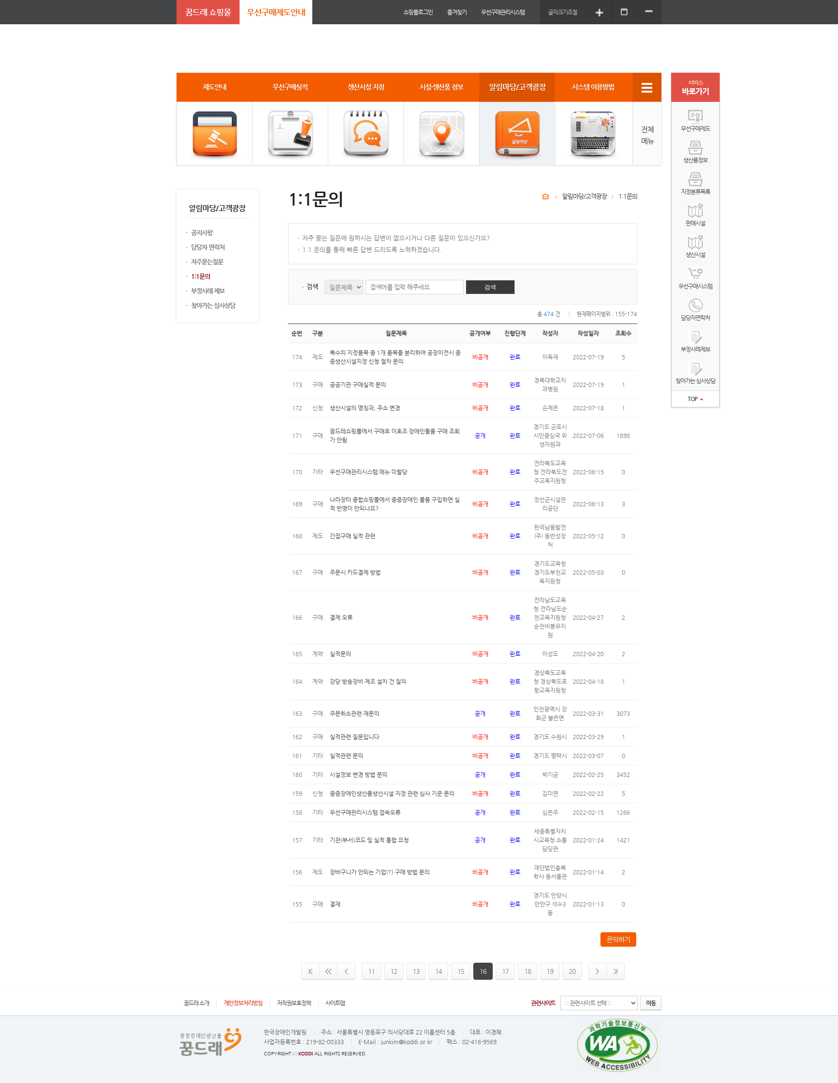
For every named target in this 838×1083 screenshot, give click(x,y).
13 (416, 971)
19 (550, 971)
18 (527, 971)
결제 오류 (341, 617)
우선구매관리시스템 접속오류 (365, 812)
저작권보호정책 (294, 1003)
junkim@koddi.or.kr (406, 1041)
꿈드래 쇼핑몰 (208, 12)
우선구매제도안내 (276, 12)
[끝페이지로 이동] (616, 971)
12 (393, 971)
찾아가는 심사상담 (213, 305)
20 (572, 971)
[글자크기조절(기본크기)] (624, 12)
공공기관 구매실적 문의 (358, 384)
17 (505, 971)
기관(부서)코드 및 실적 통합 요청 (369, 840)
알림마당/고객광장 (584, 196)
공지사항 (201, 232)
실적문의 (340, 653)
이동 (651, 1003)
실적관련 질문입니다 (354, 736)
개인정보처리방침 (243, 1003)
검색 (490, 287)
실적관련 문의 (346, 755)
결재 (335, 904)
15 (460, 971)
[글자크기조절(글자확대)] (599, 12)
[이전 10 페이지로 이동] (328, 971)
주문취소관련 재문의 (354, 713)
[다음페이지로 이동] (597, 971)
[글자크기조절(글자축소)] (649, 12)
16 (483, 971)
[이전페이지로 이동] (346, 971)
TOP (692, 398)
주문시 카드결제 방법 (355, 572)
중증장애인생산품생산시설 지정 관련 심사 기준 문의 (392, 793)
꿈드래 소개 (196, 1003)
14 (438, 971)
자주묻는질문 (207, 261)
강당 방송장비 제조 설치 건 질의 (368, 681)
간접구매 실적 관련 (352, 536)
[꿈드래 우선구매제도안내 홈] (545, 196)
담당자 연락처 (208, 247)
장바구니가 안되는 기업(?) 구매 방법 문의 (380, 872)
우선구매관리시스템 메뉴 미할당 (368, 472)
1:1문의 (200, 276)
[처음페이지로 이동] (310, 971)
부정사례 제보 (208, 290)
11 (371, 971)
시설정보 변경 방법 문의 (358, 774)
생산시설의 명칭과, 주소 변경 (365, 407)
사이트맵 (335, 1003)
